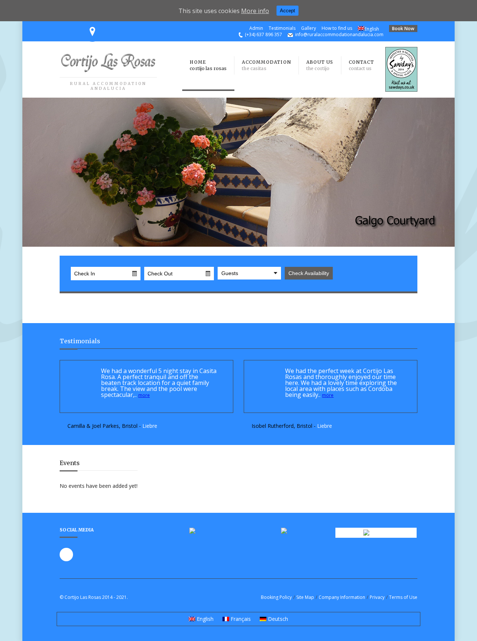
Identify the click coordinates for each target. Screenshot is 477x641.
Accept (287, 10)
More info (255, 11)
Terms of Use (403, 597)
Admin (256, 28)
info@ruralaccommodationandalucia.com (339, 34)
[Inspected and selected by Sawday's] (401, 89)
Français (240, 618)
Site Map (305, 597)
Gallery (308, 28)
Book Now (403, 28)
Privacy (377, 597)
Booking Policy (276, 597)
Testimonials (282, 28)
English (371, 29)
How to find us (337, 28)
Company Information (342, 597)
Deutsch (277, 618)
